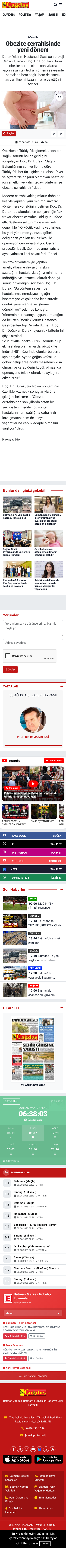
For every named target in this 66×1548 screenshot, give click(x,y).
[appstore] (17, 1460)
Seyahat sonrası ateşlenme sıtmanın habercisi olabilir (45, 552)
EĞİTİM (51, 1525)
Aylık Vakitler (12, 1161)
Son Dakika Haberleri (13, 1510)
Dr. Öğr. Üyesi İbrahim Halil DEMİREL (33, 737)
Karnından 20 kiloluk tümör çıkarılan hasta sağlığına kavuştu (15, 583)
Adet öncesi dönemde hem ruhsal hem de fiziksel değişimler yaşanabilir (46, 584)
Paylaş (10, 133)
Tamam (45, 1544)
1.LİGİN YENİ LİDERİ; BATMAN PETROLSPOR (41, 906)
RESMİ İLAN (20, 1529)
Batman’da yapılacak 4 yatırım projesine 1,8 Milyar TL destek (43, 975)
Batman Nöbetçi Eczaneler (17, 1477)
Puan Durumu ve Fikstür (17, 1499)
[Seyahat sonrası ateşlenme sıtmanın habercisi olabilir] (48, 538)
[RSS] (52, 1449)
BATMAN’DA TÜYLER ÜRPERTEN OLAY (44, 923)
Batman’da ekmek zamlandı (44, 941)
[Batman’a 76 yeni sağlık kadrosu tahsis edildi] (17, 504)
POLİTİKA (25, 15)
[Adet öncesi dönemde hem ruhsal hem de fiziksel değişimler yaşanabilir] (48, 569)
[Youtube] (33, 1449)
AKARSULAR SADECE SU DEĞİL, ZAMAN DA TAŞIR (33, 697)
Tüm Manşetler (47, 1497)
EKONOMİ (35, 968)
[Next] (39, 1449)
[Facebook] (13, 1449)
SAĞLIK (53, 15)
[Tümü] (61, 889)
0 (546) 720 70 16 (16, 1336)
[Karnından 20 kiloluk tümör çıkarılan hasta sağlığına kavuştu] (17, 569)
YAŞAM (39, 15)
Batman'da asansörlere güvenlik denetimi (41, 993)
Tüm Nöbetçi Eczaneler (34, 1376)
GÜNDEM (8, 15)
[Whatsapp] (46, 1449)
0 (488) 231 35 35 (16, 1358)
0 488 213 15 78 (35, 1428)
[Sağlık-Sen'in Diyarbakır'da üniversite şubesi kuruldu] (17, 538)
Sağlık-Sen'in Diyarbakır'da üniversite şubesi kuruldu (16, 552)
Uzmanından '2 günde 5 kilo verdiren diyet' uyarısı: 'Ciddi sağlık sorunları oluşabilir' (47, 519)
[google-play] (49, 1460)
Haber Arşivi (46, 1508)
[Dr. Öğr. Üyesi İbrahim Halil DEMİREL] (33, 719)
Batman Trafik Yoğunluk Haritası (44, 1488)
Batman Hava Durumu (44, 1477)
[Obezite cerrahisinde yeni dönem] (33, 110)
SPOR (33, 898)
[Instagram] (26, 1449)
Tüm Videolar (55, 760)
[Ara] (55, 5)
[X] (20, 1449)
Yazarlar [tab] (10, 686)
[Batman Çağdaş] (15, 5)
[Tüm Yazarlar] (61, 686)
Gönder (10, 669)
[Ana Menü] (60, 5)
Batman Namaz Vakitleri (16, 1488)
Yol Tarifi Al (38, 1336)
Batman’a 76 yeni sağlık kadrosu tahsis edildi (16, 516)
